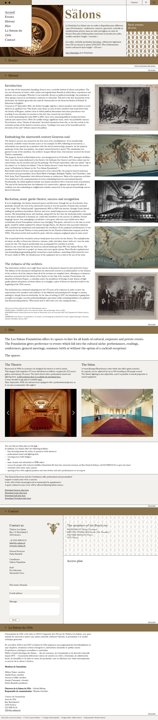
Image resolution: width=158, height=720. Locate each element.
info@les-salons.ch (17, 543)
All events (132, 28)
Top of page (152, 70)
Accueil (10, 12)
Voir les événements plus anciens (145, 66)
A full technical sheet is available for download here (39, 377)
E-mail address (16, 593)
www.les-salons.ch (17, 546)
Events (9, 17)
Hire (8, 26)
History (10, 21)
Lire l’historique (72, 53)
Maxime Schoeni (100, 718)
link (35, 446)
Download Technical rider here (18, 498)
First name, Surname (18, 585)
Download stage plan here (16, 493)
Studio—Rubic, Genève (74, 718)
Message (13, 601)
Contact (10, 39)
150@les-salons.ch (12, 710)
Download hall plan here (15, 495)
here (40, 379)
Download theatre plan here (17, 490)
